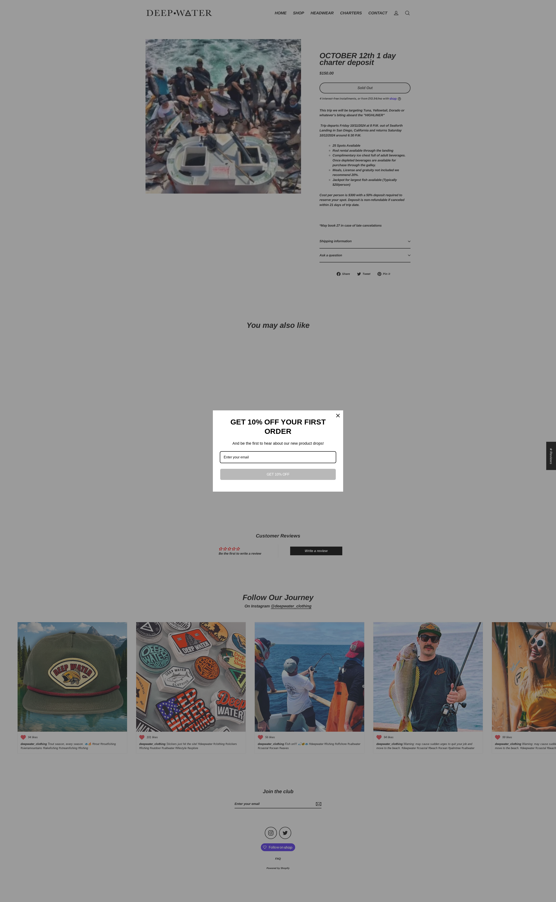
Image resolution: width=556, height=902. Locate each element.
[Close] (338, 415)
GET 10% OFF (278, 474)
